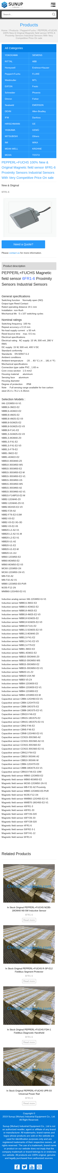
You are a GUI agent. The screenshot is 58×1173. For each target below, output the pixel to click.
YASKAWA (10, 130)
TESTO (36, 155)
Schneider (10, 92)
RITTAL (9, 61)
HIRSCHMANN (12, 123)
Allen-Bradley (39, 111)
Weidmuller (10, 80)
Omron (8, 99)
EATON (8, 86)
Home (4, 30)
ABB (34, 61)
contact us (14, 253)
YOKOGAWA (11, 55)
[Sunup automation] (12, 5)
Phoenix (36, 92)
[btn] (53, 4)
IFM (7, 117)
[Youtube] (31, 1167)
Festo (35, 86)
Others (35, 136)
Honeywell (10, 67)
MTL (34, 80)
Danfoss (36, 117)
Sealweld (9, 105)
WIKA (35, 142)
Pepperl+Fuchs (28, 30)
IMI (6, 142)
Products (13, 30)
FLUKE (35, 74)
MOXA (8, 155)
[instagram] (39, 1167)
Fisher (35, 99)
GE (33, 123)
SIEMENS (37, 55)
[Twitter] (24, 1167)
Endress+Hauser (40, 67)
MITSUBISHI (11, 136)
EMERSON (38, 105)
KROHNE (37, 148)
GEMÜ (35, 130)
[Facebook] (17, 1167)
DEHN (8, 111)
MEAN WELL (11, 148)
